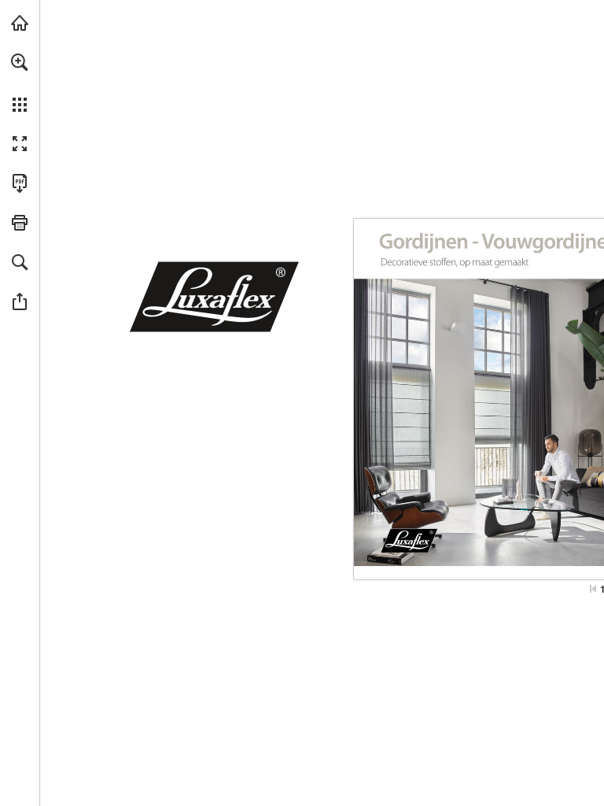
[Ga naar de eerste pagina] (593, 589)
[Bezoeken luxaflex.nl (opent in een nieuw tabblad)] (19, 23)
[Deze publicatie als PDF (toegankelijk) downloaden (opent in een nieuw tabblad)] (19, 183)
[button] (19, 62)
